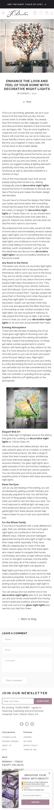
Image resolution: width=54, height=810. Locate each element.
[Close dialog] (49, 773)
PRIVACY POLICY (31, 745)
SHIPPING (28, 737)
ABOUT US (6, 745)
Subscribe (43, 701)
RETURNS (28, 741)
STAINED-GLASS (9, 737)
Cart (47, 12)
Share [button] (28, 102)
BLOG (4, 750)
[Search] (51, 12)
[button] (3, 13)
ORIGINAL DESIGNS (10, 741)
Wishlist (41, 12)
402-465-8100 (35, 12)
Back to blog (28, 619)
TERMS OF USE (30, 750)
